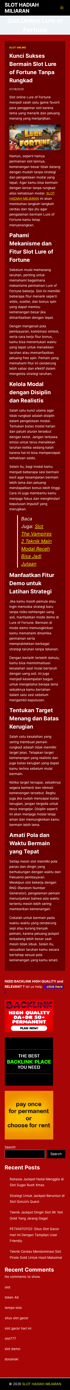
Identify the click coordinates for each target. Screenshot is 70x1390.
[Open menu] (61, 8)
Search (10, 1147)
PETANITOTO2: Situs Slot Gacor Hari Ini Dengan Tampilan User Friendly (34, 1235)
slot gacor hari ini (18, 1328)
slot (7, 1287)
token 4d (12, 1297)
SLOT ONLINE (17, 47)
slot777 (10, 1338)
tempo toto (13, 1308)
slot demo (12, 1349)
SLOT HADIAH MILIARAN (41, 1384)
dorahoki (11, 1359)
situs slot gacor (16, 1318)
